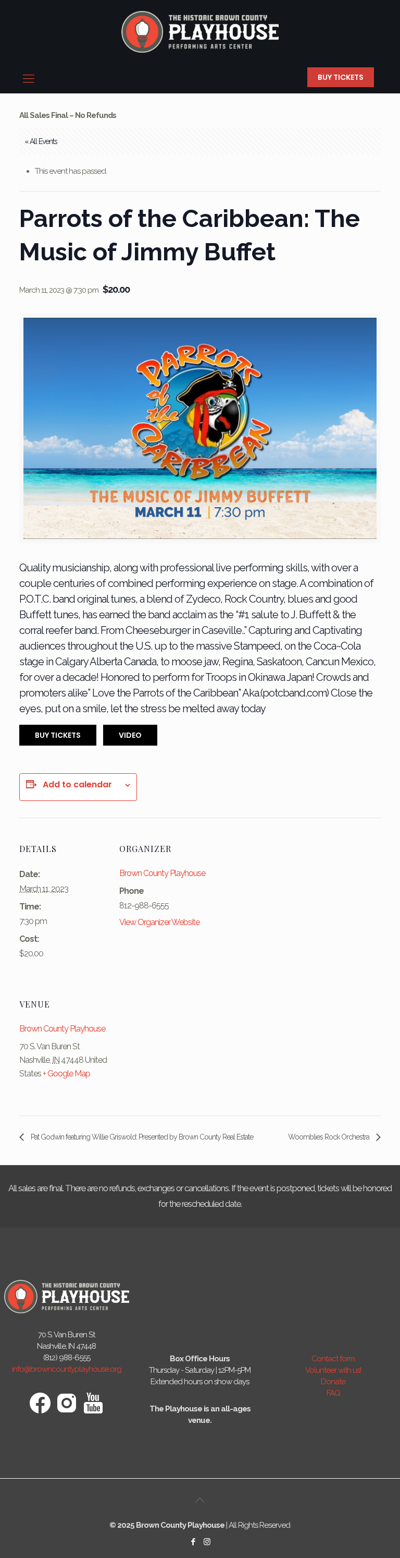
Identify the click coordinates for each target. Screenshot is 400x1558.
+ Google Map (66, 1073)
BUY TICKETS (341, 77)
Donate (333, 1381)
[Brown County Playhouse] (200, 31)
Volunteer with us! (333, 1370)
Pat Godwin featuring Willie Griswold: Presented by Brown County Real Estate (141, 1137)
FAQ (333, 1393)
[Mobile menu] (28, 78)
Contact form (333, 1358)
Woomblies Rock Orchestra (329, 1137)
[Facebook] (193, 1542)
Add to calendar (77, 784)
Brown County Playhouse (162, 873)
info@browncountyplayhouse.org (66, 1369)
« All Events (40, 141)
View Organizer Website (159, 922)
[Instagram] (207, 1542)
